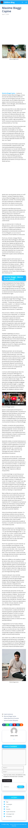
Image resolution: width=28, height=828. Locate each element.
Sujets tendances (8, 714)
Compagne (9, 804)
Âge (7, 802)
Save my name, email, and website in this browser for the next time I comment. (14, 775)
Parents (8, 809)
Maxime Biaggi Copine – (9, 93)
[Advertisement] (14, 30)
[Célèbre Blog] (2, 2)
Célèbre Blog (9, 2)
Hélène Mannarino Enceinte (11, 718)
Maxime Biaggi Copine (10, 716)
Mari (7, 807)
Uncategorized (10, 814)
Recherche (20, 786)
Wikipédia (9, 816)
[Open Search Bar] (22, 2)
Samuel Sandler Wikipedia (11, 720)
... (14, 738)
